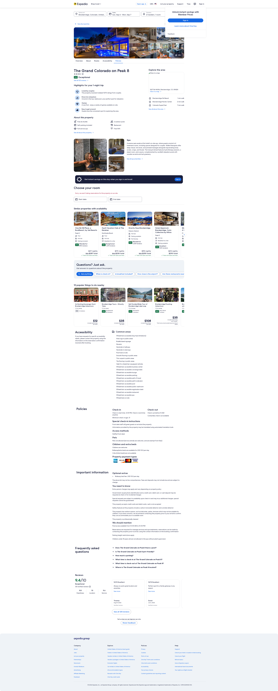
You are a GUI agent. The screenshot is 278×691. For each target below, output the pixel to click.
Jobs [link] (75, 653)
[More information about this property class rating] (82, 74)
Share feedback (129, 623)
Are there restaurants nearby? (174, 274)
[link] (185, 34)
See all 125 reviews (80, 80)
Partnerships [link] (77, 659)
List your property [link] (79, 656)
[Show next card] (184, 234)
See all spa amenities (134, 159)
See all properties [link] (83, 24)
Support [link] (177, 649)
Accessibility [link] (144, 666)
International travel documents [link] (184, 666)
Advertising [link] (77, 670)
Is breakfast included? (124, 274)
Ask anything (86, 274)
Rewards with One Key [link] (114, 673)
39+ (179, 55)
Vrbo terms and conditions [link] (149, 663)
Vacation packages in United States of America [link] (121, 659)
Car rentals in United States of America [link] (119, 666)
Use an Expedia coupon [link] (182, 663)
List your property (167, 4)
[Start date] (90, 199)
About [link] (76, 649)
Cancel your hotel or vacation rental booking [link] (188, 653)
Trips (188, 4)
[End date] (125, 199)
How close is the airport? (147, 274)
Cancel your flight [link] (180, 656)
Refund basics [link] (179, 659)
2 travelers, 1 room (153, 15)
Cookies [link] (143, 653)
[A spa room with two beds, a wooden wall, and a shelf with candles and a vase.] (116, 146)
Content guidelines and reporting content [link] (153, 673)
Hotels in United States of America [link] (118, 653)
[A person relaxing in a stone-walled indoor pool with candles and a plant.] (90, 155)
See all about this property (83, 133)
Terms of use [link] (145, 656)
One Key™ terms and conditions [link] (150, 659)
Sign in (201, 4)
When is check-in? (103, 274)
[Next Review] (180, 593)
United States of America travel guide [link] (119, 649)
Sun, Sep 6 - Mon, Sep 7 (121, 15)
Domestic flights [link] (112, 663)
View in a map (154, 91)
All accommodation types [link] (115, 670)
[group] (130, 274)
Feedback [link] (77, 677)
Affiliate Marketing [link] (79, 673)
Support (180, 4)
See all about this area (156, 109)
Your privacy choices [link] (147, 670)
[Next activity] (184, 307)
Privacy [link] (143, 649)
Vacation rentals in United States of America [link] (120, 656)
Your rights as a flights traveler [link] (183, 670)
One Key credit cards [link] (114, 677)
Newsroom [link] (77, 663)
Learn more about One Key (185, 26)
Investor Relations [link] (79, 666)
